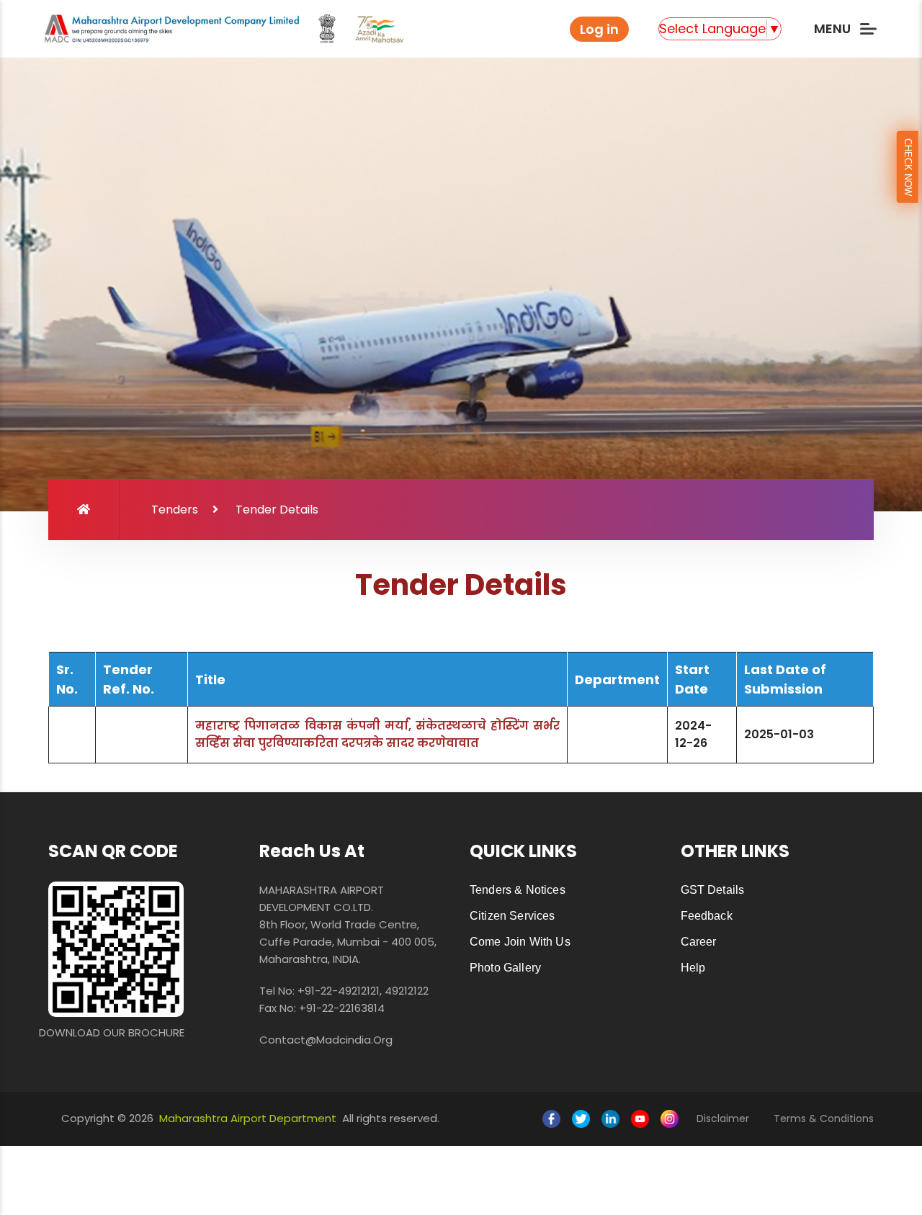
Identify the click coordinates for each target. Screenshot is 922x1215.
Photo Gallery (505, 967)
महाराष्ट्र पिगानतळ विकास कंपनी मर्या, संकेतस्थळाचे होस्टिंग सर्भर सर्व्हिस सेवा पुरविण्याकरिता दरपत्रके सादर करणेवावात (377, 734)
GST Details (713, 890)
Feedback (707, 916)
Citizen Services (512, 916)
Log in (599, 29)
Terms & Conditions (824, 1118)
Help (693, 967)
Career (699, 942)
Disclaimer (723, 1118)
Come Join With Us (520, 942)
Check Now (908, 167)
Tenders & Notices (517, 890)
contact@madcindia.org (326, 1039)
